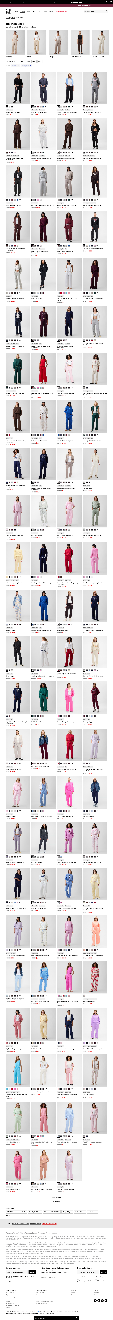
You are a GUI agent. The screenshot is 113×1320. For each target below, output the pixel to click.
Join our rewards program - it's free (44, 1301)
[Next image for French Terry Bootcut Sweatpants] (79, 1024)
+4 (46, 293)
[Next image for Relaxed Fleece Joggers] (27, 88)
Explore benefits (40, 1297)
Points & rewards (40, 1294)
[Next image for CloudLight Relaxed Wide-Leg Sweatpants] (27, 134)
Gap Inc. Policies (50, 1313)
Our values (73, 1294)
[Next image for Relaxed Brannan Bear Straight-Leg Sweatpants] (27, 416)
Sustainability (67, 1311)
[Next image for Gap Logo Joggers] (53, 274)
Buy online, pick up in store (12, 1305)
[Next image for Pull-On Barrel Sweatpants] (53, 88)
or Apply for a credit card (42, 1303)
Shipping (8, 1294)
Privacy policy (10, 1281)
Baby (51, 11)
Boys (38, 11)
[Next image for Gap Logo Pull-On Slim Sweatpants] (105, 227)
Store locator (97, 1294)
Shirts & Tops (92, 1212)
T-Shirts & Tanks (80, 1212)
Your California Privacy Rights (47, 1311)
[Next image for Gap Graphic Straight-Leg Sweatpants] (53, 181)
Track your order (10, 1299)
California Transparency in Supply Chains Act (33, 1313)
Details (80, 2)
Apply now (44, 1277)
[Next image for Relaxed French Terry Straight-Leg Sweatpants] (27, 227)
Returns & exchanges (11, 1297)
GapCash (8, 1307)
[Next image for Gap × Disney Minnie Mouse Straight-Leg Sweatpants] (105, 369)
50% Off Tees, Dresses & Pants (16, 1212)
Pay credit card (40, 1292)
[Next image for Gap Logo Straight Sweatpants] (105, 88)
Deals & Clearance (61, 11)
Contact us (96, 1292)
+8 (46, 106)
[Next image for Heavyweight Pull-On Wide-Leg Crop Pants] (79, 274)
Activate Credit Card (41, 1299)
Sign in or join (74, 2)
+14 (97, 106)
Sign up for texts (98, 1297)
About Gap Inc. (75, 1311)
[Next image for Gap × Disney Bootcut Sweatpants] (79, 838)
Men (28, 11)
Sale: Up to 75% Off (34, 1212)
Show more (8, 1215)
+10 (72, 106)
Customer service (10, 1292)
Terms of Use (59, 1311)
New (16, 11)
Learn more (52, 1277)
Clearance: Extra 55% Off (51, 1212)
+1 (97, 245)
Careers (73, 1292)
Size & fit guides (10, 1303)
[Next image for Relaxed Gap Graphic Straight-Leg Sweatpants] (53, 321)
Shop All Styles (67, 1212)
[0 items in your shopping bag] (111, 2)
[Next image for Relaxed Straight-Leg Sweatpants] (79, 88)
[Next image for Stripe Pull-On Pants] (105, 977)
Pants (13, 17)
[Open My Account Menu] (107, 2)
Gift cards (8, 1301)
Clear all (8, 65)
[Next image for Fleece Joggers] (105, 463)
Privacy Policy (20, 1311)
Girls (33, 11)
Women (22, 11)
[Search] (107, 11)
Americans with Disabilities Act (13, 1313)
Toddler (44, 11)
